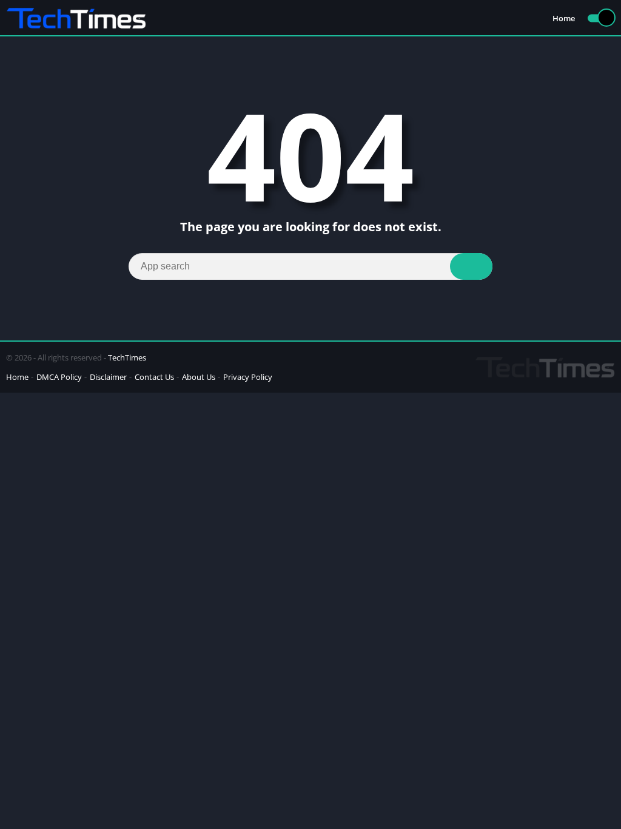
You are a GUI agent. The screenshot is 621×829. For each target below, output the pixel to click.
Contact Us (154, 376)
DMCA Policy (59, 376)
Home (563, 18)
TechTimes (127, 357)
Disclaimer (108, 376)
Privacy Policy (247, 376)
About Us (198, 376)
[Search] (471, 266)
